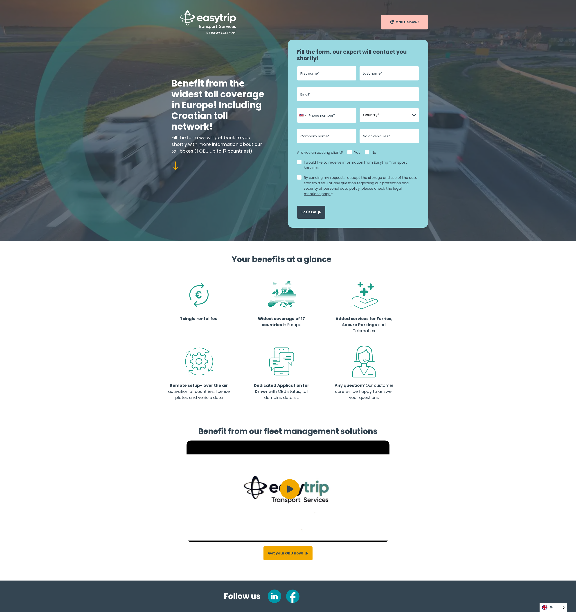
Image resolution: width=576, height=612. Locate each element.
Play (290, 489)
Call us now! (407, 22)
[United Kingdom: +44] (302, 115)
